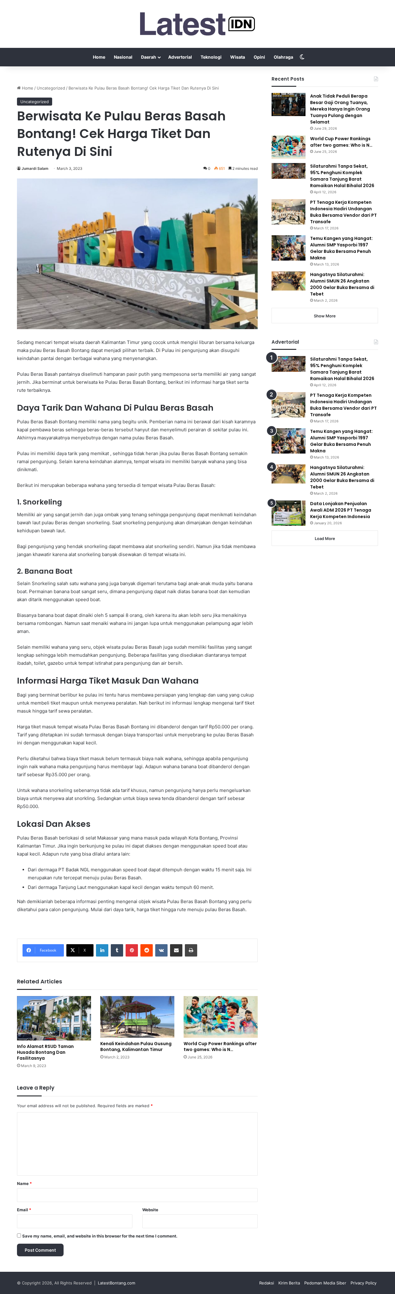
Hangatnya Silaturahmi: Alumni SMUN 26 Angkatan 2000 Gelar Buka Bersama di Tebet (342, 284)
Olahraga (283, 57)
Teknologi (211, 57)
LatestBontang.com (116, 1282)
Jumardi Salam (35, 168)
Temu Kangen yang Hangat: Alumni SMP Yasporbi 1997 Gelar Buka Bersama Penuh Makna (341, 248)
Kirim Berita (289, 1282)
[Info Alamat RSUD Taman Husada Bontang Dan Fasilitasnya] (54, 1018)
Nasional (123, 57)
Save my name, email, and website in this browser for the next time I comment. (99, 1235)
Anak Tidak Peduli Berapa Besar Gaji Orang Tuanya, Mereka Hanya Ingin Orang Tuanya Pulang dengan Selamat (340, 109)
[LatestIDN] (197, 24)
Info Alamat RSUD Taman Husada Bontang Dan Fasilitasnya (45, 1052)
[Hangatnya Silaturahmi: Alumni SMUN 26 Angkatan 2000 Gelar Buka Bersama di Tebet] (289, 281)
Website (150, 1209)
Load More (325, 538)
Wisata (237, 57)
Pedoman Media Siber (325, 1282)
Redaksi (266, 1282)
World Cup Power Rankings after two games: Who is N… (220, 1047)
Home (99, 57)
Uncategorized (51, 88)
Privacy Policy (363, 1282)
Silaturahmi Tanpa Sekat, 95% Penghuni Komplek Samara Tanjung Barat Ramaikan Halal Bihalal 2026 (342, 176)
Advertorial (180, 57)
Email (24, 1209)
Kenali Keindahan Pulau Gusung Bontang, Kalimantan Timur (136, 1047)
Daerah (148, 57)
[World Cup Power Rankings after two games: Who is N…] (221, 1017)
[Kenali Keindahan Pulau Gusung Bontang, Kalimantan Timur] (137, 1017)
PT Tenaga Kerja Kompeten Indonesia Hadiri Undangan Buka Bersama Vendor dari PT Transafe (343, 212)
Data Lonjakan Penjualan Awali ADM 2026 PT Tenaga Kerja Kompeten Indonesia (340, 510)
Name (24, 1183)
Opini (259, 57)
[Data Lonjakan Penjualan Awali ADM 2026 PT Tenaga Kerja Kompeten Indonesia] (289, 513)
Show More (325, 315)
